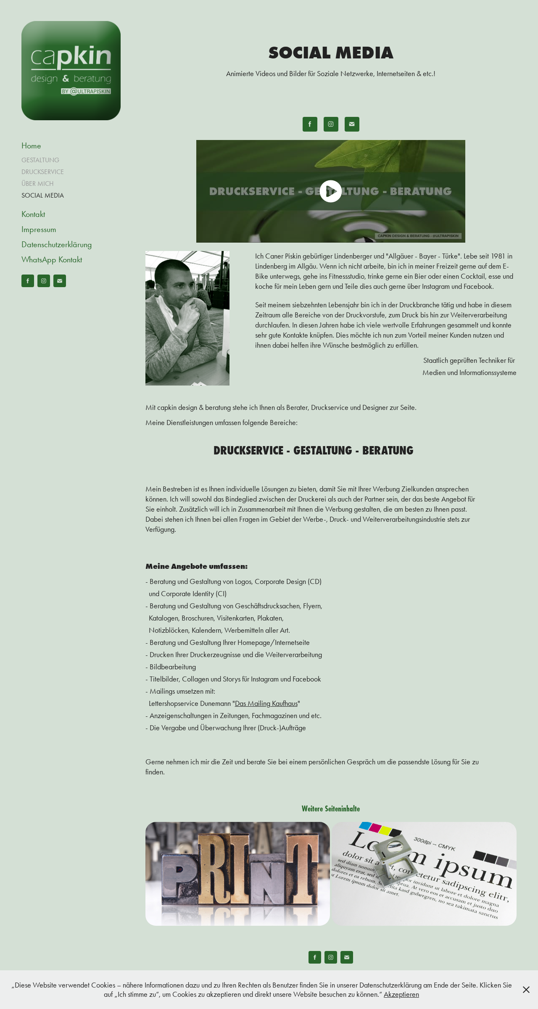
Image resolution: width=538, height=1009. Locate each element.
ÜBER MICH (37, 184)
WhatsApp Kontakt (51, 259)
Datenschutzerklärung (56, 244)
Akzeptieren (401, 994)
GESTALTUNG (40, 160)
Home (31, 145)
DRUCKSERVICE (42, 172)
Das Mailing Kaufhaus (266, 703)
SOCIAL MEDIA (42, 195)
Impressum (38, 229)
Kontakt (33, 214)
